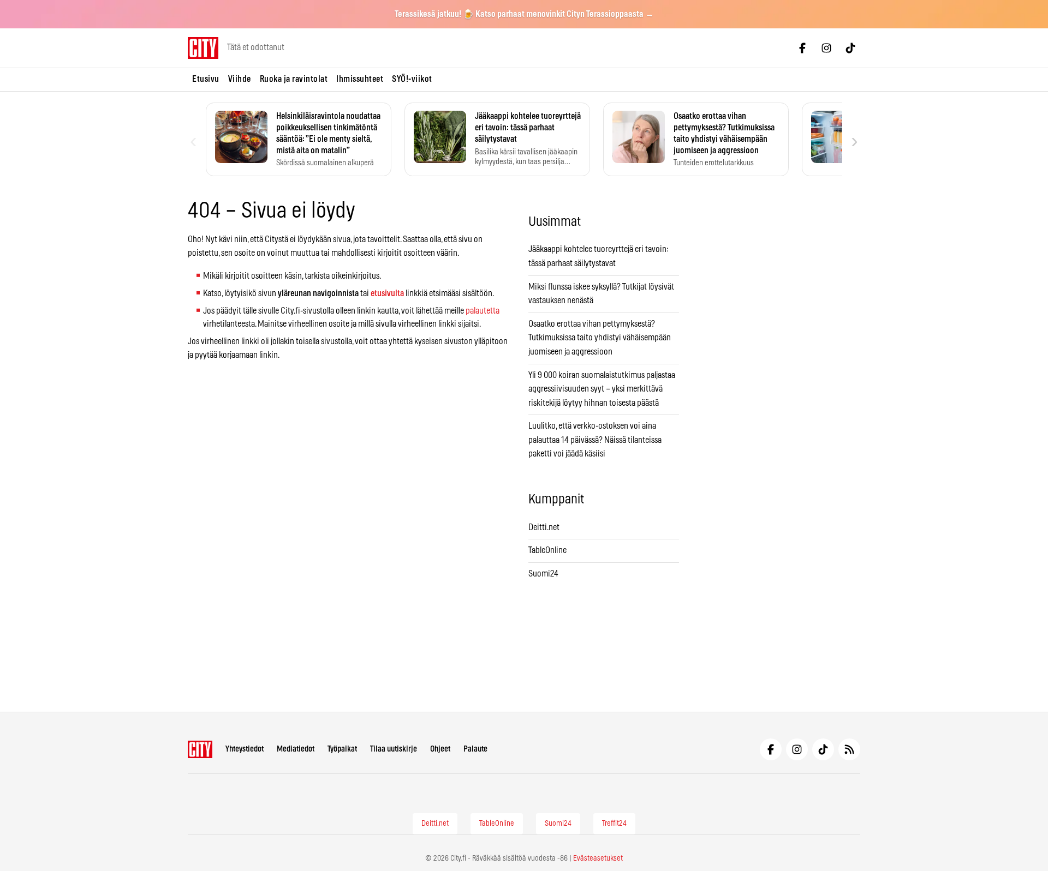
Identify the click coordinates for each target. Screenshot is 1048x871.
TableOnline (547, 550)
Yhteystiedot (244, 749)
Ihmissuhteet (359, 79)
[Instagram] (826, 48)
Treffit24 (614, 823)
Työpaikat (342, 749)
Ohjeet (440, 749)
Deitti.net (543, 527)
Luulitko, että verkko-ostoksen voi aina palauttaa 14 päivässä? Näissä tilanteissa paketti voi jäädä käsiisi (595, 440)
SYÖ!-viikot (412, 79)
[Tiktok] (850, 48)
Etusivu (205, 79)
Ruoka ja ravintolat (294, 79)
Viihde (239, 79)
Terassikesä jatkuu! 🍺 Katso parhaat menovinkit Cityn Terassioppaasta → (524, 14)
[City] (200, 749)
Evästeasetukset (598, 858)
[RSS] (849, 749)
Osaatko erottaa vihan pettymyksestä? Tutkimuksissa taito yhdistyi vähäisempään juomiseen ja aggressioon (599, 338)
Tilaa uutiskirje (393, 749)
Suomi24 (543, 573)
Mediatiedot (295, 749)
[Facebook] (802, 48)
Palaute (475, 749)
